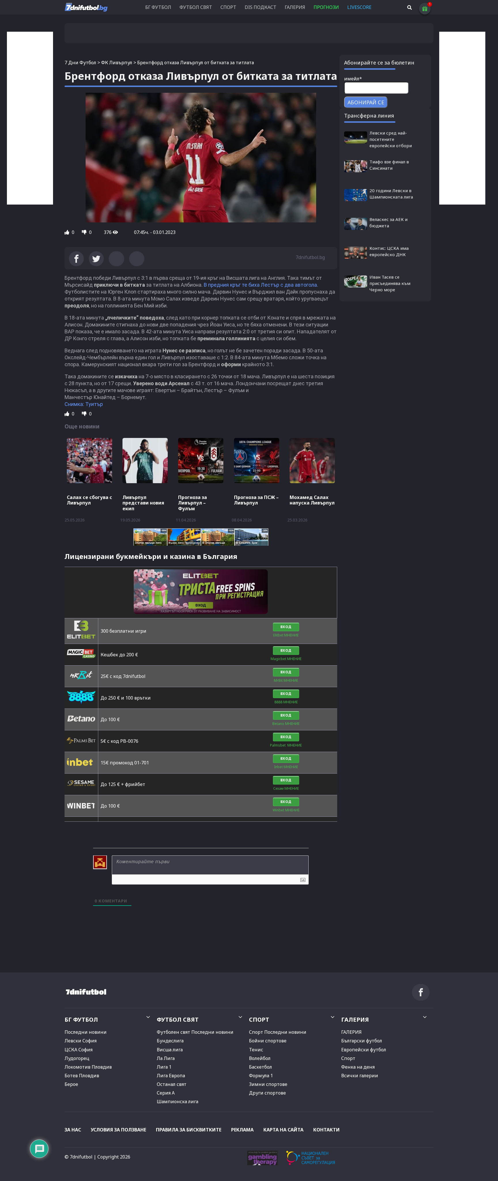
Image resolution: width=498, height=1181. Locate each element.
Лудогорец (77, 1058)
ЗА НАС (73, 1130)
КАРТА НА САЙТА (283, 1130)
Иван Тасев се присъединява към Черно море (389, 283)
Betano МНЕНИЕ (285, 723)
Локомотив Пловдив (88, 1067)
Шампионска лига (177, 1101)
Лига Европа (171, 1075)
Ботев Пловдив (82, 1075)
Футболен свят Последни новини (195, 1032)
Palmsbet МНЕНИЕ (286, 745)
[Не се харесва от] (85, 232)
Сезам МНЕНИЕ (286, 788)
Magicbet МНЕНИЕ (286, 658)
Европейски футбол (363, 1049)
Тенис (256, 1049)
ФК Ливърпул (116, 62)
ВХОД (286, 626)
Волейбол (260, 1058)
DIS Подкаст (260, 7)
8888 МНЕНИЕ (286, 702)
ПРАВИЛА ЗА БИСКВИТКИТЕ (188, 1130)
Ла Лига (166, 1058)
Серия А (166, 1093)
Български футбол (361, 1041)
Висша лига (170, 1049)
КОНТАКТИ (326, 1130)
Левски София (81, 1041)
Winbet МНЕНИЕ (286, 810)
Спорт (348, 1058)
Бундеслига (170, 1041)
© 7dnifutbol (79, 1157)
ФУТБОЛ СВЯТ (196, 7)
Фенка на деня (358, 1067)
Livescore (359, 7)
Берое (71, 1084)
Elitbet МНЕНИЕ (286, 635)
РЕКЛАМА (242, 1130)
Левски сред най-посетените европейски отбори (390, 139)
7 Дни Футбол (80, 62)
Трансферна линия (369, 115)
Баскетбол (260, 1067)
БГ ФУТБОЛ (158, 7)
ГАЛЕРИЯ (295, 7)
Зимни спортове (268, 1084)
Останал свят (171, 1084)
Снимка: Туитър (84, 404)
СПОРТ (228, 7)
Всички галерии (359, 1075)
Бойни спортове (267, 1041)
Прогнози (326, 7)
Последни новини (86, 1032)
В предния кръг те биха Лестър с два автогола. (261, 285)
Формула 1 (261, 1075)
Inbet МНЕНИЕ (286, 766)
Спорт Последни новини (277, 1032)
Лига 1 (164, 1067)
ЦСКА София (79, 1049)
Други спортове (267, 1093)
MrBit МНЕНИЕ (286, 680)
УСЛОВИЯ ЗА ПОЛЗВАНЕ (118, 1130)
